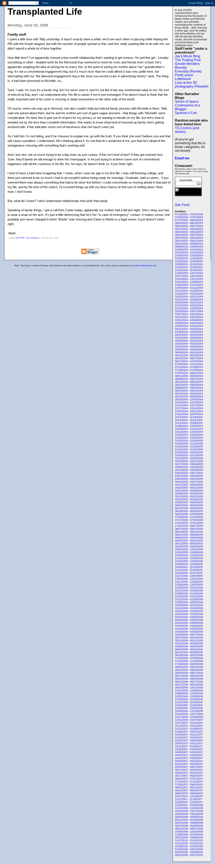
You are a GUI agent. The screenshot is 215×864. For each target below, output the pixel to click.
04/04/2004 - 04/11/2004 (189, 326)
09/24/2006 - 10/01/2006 (189, 687)
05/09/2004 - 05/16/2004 (189, 340)
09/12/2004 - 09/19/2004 (189, 393)
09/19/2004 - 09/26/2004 (189, 396)
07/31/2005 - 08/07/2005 (189, 525)
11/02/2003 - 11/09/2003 (189, 261)
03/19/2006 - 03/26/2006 (189, 617)
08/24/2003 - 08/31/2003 (189, 232)
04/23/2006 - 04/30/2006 (189, 631)
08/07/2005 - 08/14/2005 (189, 528)
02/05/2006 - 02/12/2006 (189, 605)
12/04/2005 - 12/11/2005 (189, 578)
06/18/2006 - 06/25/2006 (189, 655)
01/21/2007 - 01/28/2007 (189, 728)
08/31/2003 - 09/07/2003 (189, 234)
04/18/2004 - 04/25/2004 (189, 331)
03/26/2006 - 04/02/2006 (189, 620)
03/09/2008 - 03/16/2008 (189, 814)
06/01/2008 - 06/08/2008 (189, 822)
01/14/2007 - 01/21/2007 (189, 725)
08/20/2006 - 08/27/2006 (189, 672)
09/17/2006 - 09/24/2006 (189, 684)
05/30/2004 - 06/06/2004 (189, 349)
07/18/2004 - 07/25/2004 (189, 370)
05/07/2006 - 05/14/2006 (189, 637)
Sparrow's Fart (186, 113)
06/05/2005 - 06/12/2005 (189, 505)
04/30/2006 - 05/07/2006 (189, 634)
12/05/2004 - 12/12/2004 (189, 428)
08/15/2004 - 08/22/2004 (189, 381)
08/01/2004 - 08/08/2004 (189, 376)
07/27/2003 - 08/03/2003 (189, 220)
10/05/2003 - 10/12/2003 (189, 249)
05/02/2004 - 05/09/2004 (189, 337)
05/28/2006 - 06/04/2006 (189, 646)
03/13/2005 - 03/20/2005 (189, 470)
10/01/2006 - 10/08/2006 (189, 690)
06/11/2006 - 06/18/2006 (189, 652)
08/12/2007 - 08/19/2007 (189, 790)
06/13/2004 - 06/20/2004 (189, 355)
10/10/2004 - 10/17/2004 (189, 405)
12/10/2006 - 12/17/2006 (189, 714)
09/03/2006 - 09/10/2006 (189, 678)
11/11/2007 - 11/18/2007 (188, 799)
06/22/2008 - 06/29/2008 (189, 825)
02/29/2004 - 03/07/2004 (189, 311)
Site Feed (182, 205)
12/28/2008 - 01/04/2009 (189, 834)
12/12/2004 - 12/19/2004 (189, 431)
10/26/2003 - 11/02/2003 (189, 258)
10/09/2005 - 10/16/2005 (189, 555)
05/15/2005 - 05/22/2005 (189, 496)
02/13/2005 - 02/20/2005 (189, 458)
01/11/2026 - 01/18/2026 (189, 843)
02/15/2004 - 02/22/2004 (189, 305)
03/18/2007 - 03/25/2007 (189, 749)
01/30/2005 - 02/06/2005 (189, 452)
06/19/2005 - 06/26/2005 (189, 511)
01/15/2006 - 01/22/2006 (189, 596)
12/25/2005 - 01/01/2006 (189, 587)
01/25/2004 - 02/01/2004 (189, 296)
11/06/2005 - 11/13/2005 (189, 567)
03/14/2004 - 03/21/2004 (189, 317)
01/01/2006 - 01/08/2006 (189, 590)
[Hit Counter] (182, 202)
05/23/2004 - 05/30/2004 (189, 346)
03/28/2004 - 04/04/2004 (189, 323)
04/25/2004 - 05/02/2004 (189, 334)
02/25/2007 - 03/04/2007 (189, 740)
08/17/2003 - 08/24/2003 (189, 229)
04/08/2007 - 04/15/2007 (189, 752)
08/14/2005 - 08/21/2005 (189, 531)
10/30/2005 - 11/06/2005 (189, 564)
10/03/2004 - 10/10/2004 (189, 402)
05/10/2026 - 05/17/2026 (189, 855)
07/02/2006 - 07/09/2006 (189, 658)
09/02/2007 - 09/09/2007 (189, 793)
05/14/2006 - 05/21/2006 (189, 640)
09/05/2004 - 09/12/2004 (189, 390)
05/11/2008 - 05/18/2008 (189, 819)
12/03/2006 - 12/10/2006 (189, 711)
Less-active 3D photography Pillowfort (191, 84)
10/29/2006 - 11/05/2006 (189, 699)
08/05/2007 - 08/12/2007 (189, 787)
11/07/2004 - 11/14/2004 (189, 417)
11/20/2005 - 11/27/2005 (189, 573)
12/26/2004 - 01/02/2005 (189, 437)
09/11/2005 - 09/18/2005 (189, 543)
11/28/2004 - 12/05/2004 (189, 426)
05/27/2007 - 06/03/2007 (189, 769)
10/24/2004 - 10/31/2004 (189, 411)
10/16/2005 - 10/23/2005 (189, 558)
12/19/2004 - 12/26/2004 (189, 434)
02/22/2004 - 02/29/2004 (189, 308)
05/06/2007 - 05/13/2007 (189, 761)
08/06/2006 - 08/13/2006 (189, 667)
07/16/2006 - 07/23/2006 (189, 661)
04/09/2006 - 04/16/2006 (189, 625)
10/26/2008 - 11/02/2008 (189, 831)
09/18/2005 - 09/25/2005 (189, 546)
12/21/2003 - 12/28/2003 (189, 282)
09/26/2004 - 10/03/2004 (189, 399)
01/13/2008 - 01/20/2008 (189, 808)
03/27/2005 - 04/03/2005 (189, 476)
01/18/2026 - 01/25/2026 (189, 846)
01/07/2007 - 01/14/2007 (189, 722)
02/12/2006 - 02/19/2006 (189, 608)
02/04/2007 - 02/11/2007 (189, 734)
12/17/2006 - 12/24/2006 (189, 717)
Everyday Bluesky (188, 71)
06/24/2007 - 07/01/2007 (189, 778)
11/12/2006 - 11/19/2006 (189, 702)
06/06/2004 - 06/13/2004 (189, 352)
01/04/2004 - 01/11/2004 (189, 287)
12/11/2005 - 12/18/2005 (189, 581)
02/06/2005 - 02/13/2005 (189, 455)
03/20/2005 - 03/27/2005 (189, 473)
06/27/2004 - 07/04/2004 (189, 361)
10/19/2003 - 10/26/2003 (189, 255)
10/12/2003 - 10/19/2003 (189, 252)
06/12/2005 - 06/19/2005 (189, 508)
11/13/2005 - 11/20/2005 (189, 570)
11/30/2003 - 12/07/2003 (189, 273)
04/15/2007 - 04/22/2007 (189, 755)
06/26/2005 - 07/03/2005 (189, 514)
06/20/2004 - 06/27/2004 (189, 358)
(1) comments (33, 238)
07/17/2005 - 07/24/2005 (189, 520)
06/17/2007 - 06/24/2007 (189, 775)
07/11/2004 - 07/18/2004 (189, 367)
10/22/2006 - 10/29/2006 (189, 696)
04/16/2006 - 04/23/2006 (189, 628)
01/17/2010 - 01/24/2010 (189, 840)
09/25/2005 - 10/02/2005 (189, 549)
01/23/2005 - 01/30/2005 (189, 449)
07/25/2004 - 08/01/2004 (189, 373)
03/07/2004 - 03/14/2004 (189, 314)
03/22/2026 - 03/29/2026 (189, 852)
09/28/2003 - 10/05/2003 (189, 246)
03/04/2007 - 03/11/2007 (189, 743)
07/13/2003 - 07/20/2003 (189, 214)
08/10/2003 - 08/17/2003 (189, 226)
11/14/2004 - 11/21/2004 (189, 420)
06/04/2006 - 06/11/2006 (189, 649)
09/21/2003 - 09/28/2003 (189, 243)
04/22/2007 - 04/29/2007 (189, 758)
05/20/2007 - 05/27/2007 (189, 767)
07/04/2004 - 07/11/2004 (189, 364)
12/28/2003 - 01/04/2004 (189, 284)
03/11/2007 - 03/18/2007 (189, 746)
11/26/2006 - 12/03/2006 (189, 708)
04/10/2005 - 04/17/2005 (189, 481)
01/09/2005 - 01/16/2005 (189, 443)
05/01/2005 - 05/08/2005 (189, 490)
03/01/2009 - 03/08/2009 (189, 837)
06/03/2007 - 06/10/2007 (189, 772)
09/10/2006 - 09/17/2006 (189, 681)
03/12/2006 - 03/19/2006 (189, 614)
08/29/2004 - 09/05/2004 (189, 387)
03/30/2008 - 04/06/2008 (189, 816)
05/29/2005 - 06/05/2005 (189, 502)
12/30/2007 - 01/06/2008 (189, 805)
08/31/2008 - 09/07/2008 (189, 828)
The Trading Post (188, 60)
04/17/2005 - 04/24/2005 (189, 484)
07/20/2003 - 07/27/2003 (189, 217)
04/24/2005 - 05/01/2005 (189, 487)
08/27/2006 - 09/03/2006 (189, 675)
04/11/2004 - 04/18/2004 (189, 329)
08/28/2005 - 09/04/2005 (189, 537)
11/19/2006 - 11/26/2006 (189, 705)
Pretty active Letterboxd (184, 77)
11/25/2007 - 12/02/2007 (189, 802)
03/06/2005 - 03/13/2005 (189, 467)
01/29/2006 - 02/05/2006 (189, 602)
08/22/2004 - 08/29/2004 (189, 384)
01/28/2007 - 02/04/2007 (189, 731)
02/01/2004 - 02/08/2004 (189, 299)
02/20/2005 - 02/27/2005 (189, 461)
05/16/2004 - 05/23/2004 (189, 343)
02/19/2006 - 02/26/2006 (189, 611)
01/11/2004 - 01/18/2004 (189, 290)
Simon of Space (187, 101)
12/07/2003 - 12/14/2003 (189, 276)
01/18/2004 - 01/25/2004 (189, 293)
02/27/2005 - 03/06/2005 (189, 464)
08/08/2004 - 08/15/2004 (189, 379)
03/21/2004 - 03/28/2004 (189, 320)
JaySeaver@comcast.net (144, 265)
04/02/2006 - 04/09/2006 (189, 622)
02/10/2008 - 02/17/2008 (189, 811)
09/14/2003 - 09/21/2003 (189, 240)
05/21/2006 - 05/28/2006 (189, 643)
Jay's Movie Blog (187, 56)
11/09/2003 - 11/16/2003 (189, 264)
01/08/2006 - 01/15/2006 (189, 593)
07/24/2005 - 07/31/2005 (189, 523)
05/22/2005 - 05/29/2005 (189, 499)
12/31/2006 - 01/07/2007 (189, 719)
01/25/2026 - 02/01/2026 (189, 849)
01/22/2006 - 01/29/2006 (189, 599)
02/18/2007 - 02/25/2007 (189, 737)
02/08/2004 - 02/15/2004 (189, 302)
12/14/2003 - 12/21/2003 (189, 279)
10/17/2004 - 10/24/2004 (189, 408)
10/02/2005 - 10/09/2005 (189, 552)
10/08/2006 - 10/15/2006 (189, 693)
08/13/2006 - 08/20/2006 (189, 670)
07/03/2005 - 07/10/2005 (189, 517)
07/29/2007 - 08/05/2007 (189, 784)
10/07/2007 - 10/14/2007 (189, 796)
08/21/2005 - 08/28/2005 (189, 534)
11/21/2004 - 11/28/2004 (189, 423)
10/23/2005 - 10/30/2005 (189, 561)
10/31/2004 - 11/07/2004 (189, 414)
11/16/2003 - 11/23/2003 (189, 267)
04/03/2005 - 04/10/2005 (189, 478)
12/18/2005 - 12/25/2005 (189, 584)
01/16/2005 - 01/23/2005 (189, 446)
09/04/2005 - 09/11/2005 (189, 540)
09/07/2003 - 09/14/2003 (189, 237)
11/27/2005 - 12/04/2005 (189, 575)
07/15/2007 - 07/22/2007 (189, 781)
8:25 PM (20, 238)
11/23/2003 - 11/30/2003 (189, 270)
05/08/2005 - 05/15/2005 (189, 493)
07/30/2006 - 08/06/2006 (189, 664)
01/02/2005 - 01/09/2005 (189, 440)
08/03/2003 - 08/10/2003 (189, 223)
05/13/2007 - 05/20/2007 (189, 764)
